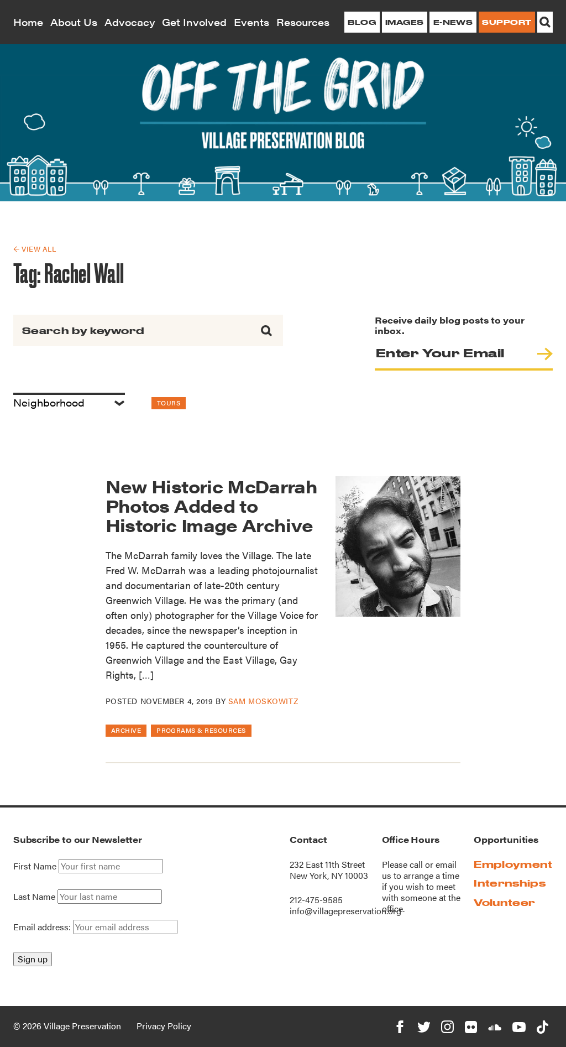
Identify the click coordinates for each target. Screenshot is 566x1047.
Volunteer (504, 902)
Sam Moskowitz (263, 700)
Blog (362, 22)
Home (28, 22)
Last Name (34, 896)
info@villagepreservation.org (345, 910)
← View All (34, 248)
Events (251, 22)
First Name (34, 866)
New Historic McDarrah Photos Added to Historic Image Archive (212, 505)
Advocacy (129, 22)
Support (506, 22)
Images (404, 22)
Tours (168, 403)
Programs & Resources (201, 730)
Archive (126, 730)
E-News (453, 22)
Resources (302, 22)
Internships (510, 883)
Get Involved (194, 22)
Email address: (43, 926)
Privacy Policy (164, 1025)
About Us (73, 22)
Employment (513, 864)
